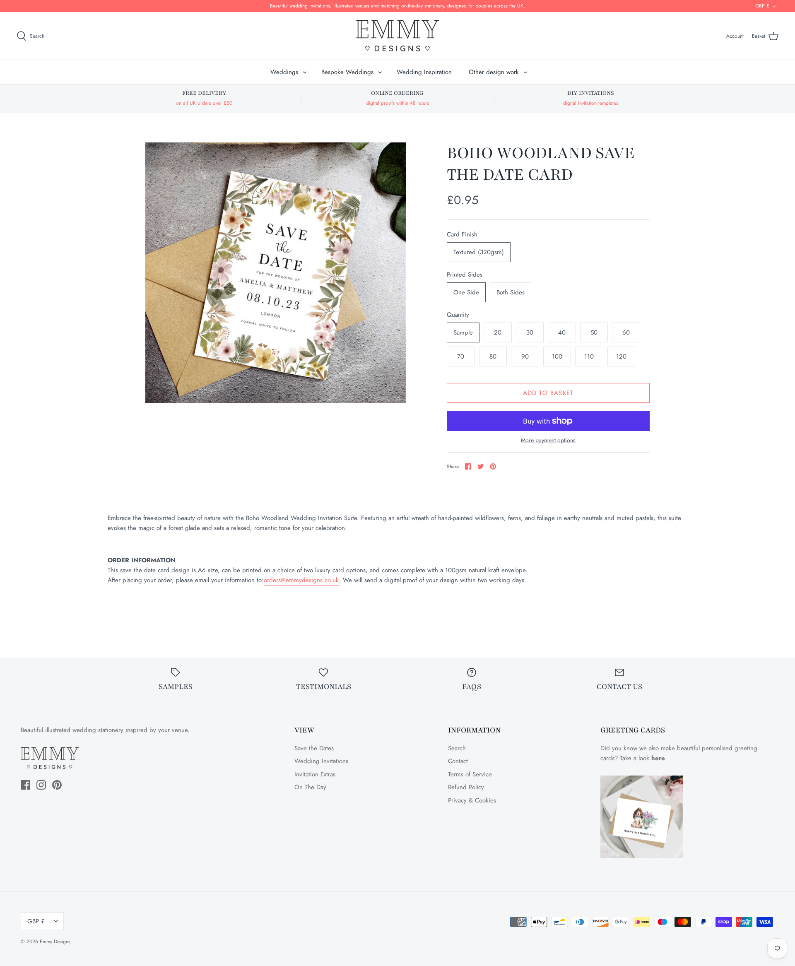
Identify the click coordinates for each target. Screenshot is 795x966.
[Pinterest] (57, 785)
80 (492, 356)
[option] (275, 272)
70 (460, 356)
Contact (458, 761)
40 (562, 332)
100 (557, 356)
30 (529, 332)
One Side (466, 292)
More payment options (548, 440)
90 (525, 356)
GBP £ (762, 6)
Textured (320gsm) (478, 252)
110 (589, 356)
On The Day (310, 787)
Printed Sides (464, 274)
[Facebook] (25, 785)
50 (593, 332)
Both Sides (510, 292)
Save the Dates (314, 748)
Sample (463, 332)
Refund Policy (466, 787)
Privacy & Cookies (472, 800)
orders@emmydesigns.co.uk (301, 580)
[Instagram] (41, 785)
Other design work (494, 72)
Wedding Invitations (321, 761)
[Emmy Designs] (397, 35)
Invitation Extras (314, 774)
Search (457, 748)
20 (497, 332)
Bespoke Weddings (347, 72)
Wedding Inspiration (424, 72)
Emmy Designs (55, 941)
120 (621, 356)
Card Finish (462, 234)
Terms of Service (470, 774)
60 (626, 332)
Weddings (284, 72)
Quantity (458, 315)
